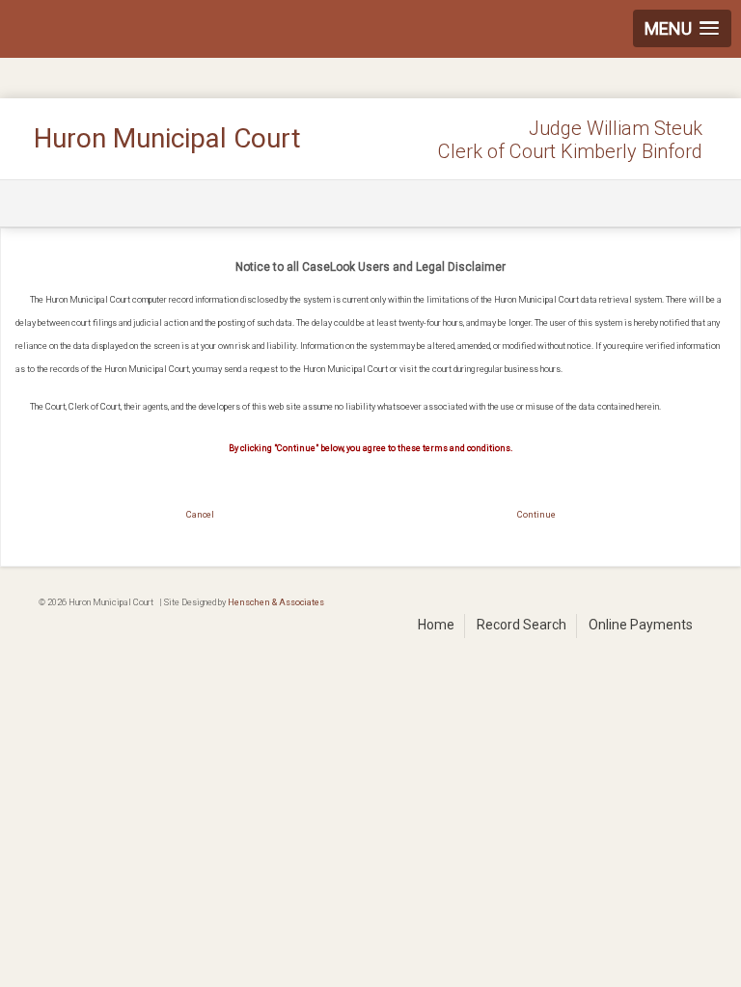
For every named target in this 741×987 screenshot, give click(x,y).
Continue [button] (536, 514)
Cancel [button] (200, 514)
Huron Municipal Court (167, 138)
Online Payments (641, 624)
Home (436, 624)
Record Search (521, 624)
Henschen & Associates (276, 602)
